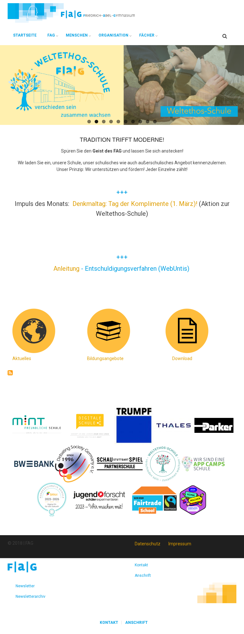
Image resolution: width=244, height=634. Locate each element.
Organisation (113, 35)
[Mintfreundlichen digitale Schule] (89, 424)
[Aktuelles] (33, 330)
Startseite (25, 35)
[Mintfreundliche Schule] (36, 424)
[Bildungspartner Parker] (214, 424)
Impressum (179, 543)
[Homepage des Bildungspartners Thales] (173, 424)
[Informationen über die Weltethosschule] (163, 463)
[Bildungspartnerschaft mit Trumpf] (134, 424)
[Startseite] (71, 12)
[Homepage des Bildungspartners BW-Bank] (34, 463)
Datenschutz (147, 543)
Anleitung (67, 268)
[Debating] (74, 463)
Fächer (146, 35)
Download (182, 358)
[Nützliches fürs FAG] (186, 330)
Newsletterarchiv (30, 596)
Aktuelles (21, 358)
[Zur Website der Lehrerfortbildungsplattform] (52, 499)
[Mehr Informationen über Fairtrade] (154, 499)
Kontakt (141, 565)
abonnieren (10, 372)
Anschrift (143, 575)
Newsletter (25, 586)
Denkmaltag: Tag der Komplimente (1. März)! (134, 204)
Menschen (77, 35)
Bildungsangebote (105, 358)
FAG (51, 35)
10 (155, 121)
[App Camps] (203, 463)
